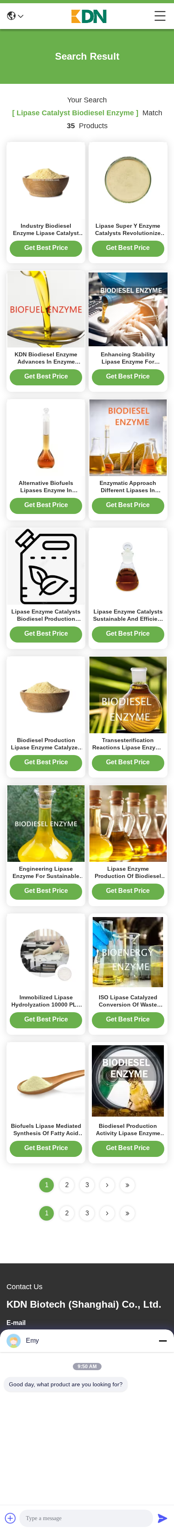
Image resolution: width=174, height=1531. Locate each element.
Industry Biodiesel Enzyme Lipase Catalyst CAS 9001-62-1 (46, 233)
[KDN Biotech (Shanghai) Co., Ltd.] (89, 16)
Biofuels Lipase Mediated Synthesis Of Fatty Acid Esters (46, 1133)
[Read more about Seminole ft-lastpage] (127, 1213)
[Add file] (10, 1518)
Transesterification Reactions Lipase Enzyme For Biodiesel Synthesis (127, 747)
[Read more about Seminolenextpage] (107, 1213)
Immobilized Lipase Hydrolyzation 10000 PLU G (46, 1004)
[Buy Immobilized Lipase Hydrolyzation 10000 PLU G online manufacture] (46, 952)
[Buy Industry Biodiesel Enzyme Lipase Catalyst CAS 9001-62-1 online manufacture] (46, 180)
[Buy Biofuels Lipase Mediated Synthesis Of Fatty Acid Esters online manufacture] (46, 1080)
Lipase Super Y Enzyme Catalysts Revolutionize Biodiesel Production (128, 233)
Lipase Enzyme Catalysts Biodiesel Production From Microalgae (46, 618)
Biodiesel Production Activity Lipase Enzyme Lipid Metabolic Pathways (127, 1133)
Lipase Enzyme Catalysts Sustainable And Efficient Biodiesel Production (128, 618)
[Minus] (163, 1341)
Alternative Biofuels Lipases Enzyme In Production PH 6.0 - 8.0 (46, 490)
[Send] (162, 1518)
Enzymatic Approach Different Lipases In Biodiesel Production (128, 490)
